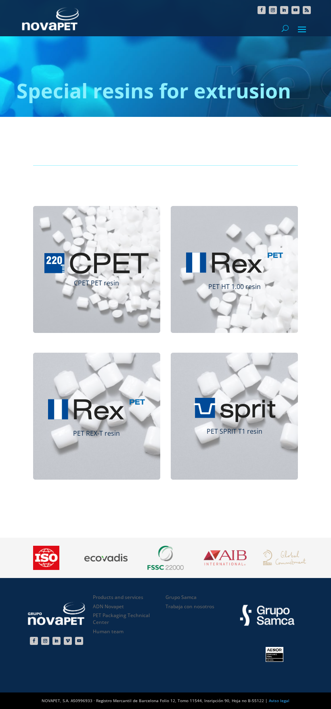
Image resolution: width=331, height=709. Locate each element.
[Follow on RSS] (307, 10)
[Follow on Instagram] (273, 10)
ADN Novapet (108, 606)
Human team (108, 631)
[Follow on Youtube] (295, 10)
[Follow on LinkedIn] (284, 10)
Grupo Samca (181, 597)
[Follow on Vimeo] (68, 641)
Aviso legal (279, 700)
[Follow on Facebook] (262, 10)
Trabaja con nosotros (190, 606)
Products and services (118, 597)
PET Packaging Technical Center (121, 619)
